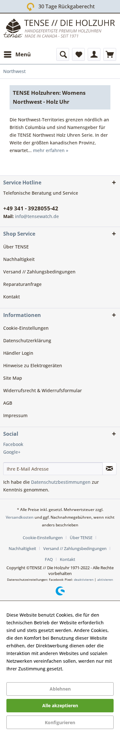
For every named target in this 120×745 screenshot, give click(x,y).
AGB (7, 403)
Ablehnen (60, 689)
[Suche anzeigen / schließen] (62, 54)
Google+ (11, 452)
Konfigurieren (60, 722)
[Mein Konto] (94, 54)
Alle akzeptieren (60, 705)
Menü (23, 54)
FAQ (49, 559)
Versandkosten (20, 517)
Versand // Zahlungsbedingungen (39, 272)
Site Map (12, 378)
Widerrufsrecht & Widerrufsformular (42, 390)
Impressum (15, 415)
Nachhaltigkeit (19, 259)
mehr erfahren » (50, 150)
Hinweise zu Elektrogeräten (32, 365)
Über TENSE (16, 247)
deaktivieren (83, 579)
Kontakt (11, 297)
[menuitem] (17, 54)
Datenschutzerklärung (27, 340)
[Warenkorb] (109, 54)
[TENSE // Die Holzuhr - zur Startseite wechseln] (60, 29)
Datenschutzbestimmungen (61, 482)
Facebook (13, 444)
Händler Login (18, 353)
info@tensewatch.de (37, 216)
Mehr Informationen (86, 669)
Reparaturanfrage (22, 284)
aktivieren (105, 579)
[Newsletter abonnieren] (109, 468)
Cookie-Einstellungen (26, 328)
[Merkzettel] (78, 54)
